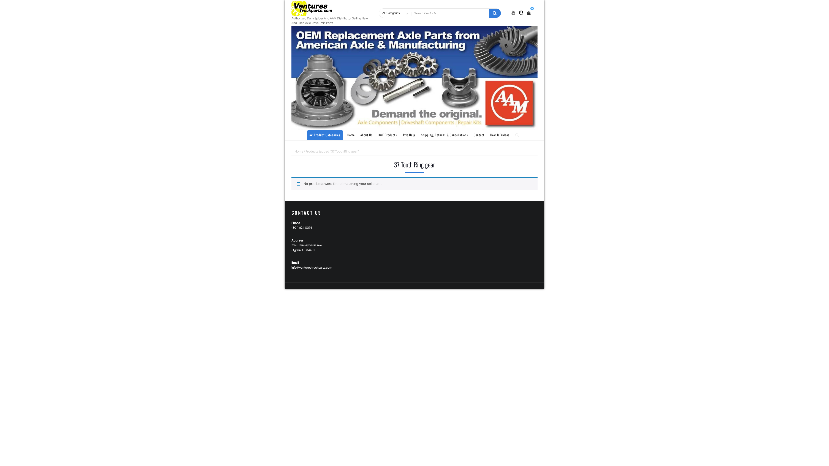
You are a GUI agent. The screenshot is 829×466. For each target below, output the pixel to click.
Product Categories (326, 134)
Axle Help (409, 134)
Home (351, 134)
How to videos (499, 134)
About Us (366, 134)
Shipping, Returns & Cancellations (444, 134)
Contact (479, 134)
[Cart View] (528, 13)
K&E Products (387, 134)
